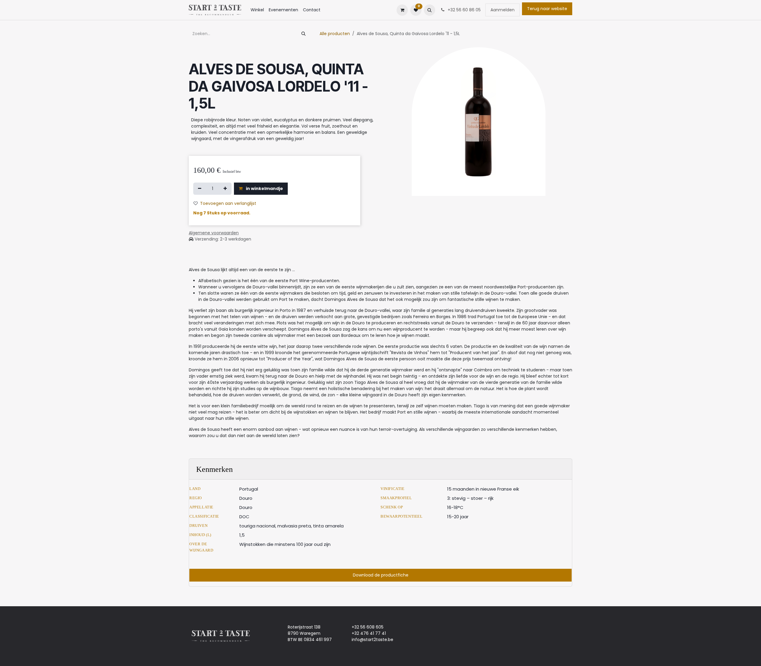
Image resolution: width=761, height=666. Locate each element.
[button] (429, 10)
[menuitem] (257, 9)
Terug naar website (547, 9)
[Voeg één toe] (225, 189)
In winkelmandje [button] (264, 188)
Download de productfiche (380, 575)
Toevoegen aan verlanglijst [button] (228, 203)
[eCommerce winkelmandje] (402, 10)
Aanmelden (502, 10)
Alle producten (335, 34)
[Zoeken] (303, 33)
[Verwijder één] (199, 189)
